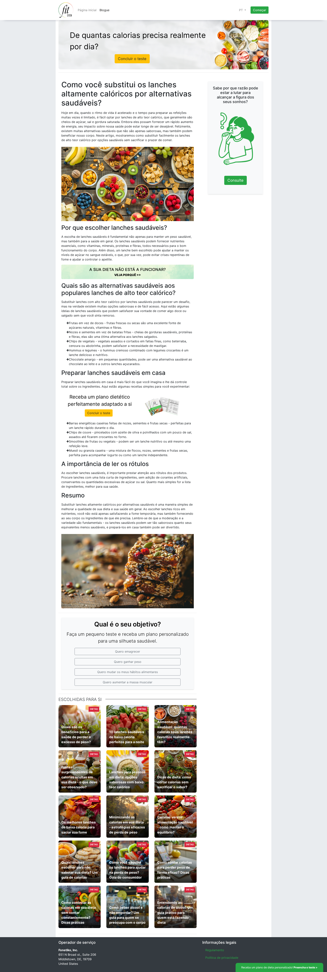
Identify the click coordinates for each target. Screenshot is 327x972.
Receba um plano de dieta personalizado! (279, 967)
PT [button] (241, 10)
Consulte (235, 180)
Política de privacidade (221, 957)
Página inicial (87, 10)
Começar (259, 10)
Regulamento (214, 950)
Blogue (104, 10)
